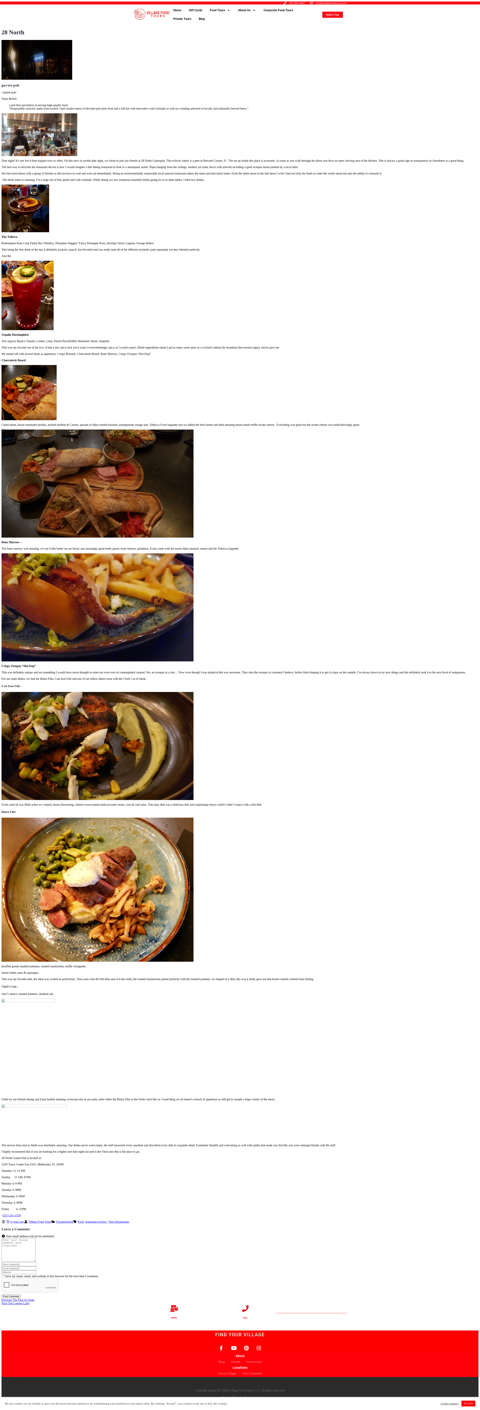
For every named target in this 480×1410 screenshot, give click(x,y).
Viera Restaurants (118, 1221)
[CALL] (245, 1308)
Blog (202, 19)
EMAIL (174, 1318)
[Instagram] (258, 1348)
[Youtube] (233, 1348)
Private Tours (182, 19)
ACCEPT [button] (468, 1403)
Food (81, 1221)
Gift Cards (195, 10)
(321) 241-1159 (11, 1215)
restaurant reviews (96, 1221)
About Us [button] (244, 10)
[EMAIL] (174, 1308)
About (240, 1356)
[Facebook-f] (221, 1348)
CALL (245, 1318)
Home (177, 10)
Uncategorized (64, 1221)
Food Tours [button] (217, 10)
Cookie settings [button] (450, 1403)
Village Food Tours (39, 1221)
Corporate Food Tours (278, 10)
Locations (240, 1367)
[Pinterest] (246, 1348)
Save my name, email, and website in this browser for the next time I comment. (51, 1276)
